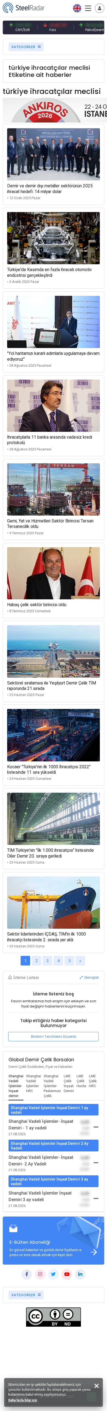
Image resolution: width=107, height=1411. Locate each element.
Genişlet (91, 977)
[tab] (16, 1086)
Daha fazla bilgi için (22, 1400)
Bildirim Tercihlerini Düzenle (53, 1036)
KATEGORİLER (24, 46)
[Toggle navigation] (99, 8)
